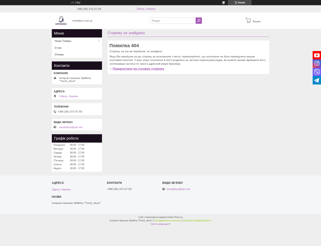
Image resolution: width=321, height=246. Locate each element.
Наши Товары (63, 40)
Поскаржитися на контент (167, 220)
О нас (58, 47)
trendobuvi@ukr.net (70, 127)
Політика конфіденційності (197, 220)
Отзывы (59, 54)
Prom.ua (178, 217)
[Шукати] (199, 20)
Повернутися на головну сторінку (138, 69)
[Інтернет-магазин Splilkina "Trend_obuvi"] (61, 20)
